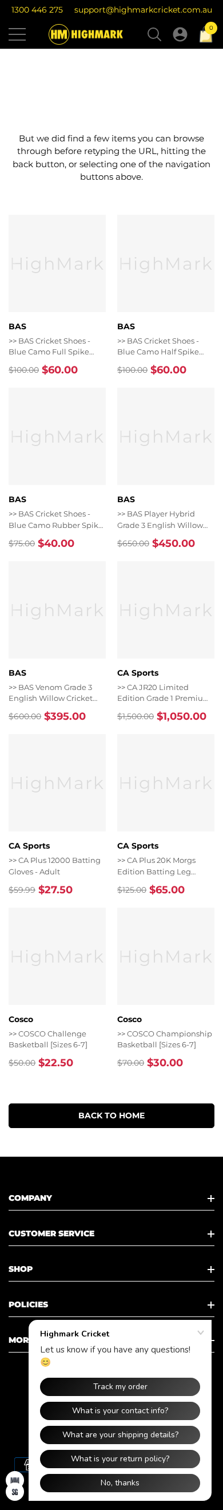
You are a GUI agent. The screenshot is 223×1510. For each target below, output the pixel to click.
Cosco (21, 1019)
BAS (17, 326)
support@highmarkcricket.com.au (143, 10)
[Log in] (180, 34)
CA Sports (137, 673)
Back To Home (111, 1115)
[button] (154, 34)
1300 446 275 (37, 10)
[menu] (17, 34)
